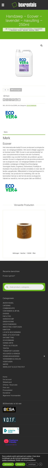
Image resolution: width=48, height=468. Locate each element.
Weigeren (20, 464)
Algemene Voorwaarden (12, 396)
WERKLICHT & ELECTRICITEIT (14, 367)
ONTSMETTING (8, 338)
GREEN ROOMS (8, 322)
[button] (42, 46)
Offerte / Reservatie (10, 385)
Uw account (7, 380)
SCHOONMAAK (31, 105)
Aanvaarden (8, 464)
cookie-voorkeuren (8, 460)
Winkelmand (7, 382)
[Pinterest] (13, 99)
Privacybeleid (7, 390)
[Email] (4, 99)
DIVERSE (6, 314)
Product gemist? (9, 276)
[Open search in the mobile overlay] (24, 287)
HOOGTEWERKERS (9, 324)
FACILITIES (7, 316)
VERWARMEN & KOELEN (12, 359)
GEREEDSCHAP (8, 319)
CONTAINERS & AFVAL (11, 311)
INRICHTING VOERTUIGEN (12, 327)
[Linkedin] (16, 99)
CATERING (6, 306)
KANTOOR (6, 330)
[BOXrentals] (24, 5)
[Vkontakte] (19, 99)
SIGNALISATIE (8, 343)
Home (5, 377)
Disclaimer (6, 393)
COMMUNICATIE (9, 308)
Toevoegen (17, 90)
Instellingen (32, 464)
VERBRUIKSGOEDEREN (11, 356)
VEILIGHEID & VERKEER (11, 354)
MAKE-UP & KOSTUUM (11, 335)
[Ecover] (11, 114)
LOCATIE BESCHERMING (12, 332)
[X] (7, 99)
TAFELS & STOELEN (10, 346)
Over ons (6, 388)
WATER (5, 364)
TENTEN (6, 348)
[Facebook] (10, 99)
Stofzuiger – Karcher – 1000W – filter (24, 253)
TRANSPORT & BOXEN (11, 351)
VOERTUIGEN (7, 362)
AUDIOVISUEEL (8, 303)
